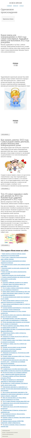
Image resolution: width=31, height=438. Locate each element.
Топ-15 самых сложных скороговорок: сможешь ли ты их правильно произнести (15, 289)
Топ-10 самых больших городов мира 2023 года (16, 401)
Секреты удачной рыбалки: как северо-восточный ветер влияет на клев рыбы (15, 278)
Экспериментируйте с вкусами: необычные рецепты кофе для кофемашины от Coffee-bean (14, 319)
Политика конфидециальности (7, 434)
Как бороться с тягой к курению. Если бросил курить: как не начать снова (14, 384)
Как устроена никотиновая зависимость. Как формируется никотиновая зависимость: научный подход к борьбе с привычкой (15, 394)
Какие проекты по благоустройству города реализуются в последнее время (13, 254)
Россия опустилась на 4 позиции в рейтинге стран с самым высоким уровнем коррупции (14, 373)
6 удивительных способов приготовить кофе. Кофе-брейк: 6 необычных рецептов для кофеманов (15, 369)
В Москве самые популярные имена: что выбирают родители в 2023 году (13, 285)
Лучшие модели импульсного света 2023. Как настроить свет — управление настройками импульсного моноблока (14, 361)
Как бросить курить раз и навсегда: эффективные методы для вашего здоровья (15, 316)
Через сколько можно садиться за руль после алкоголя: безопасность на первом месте (14, 301)
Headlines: (5, 281)
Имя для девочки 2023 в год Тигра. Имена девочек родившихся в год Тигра (13, 398)
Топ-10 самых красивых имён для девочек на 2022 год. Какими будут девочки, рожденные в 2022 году (14, 196)
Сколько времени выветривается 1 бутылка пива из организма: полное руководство (15, 308)
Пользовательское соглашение (12, 432)
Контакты (4, 432)
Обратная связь (5, 436)
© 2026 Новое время (6, 430)
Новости (15, 6)
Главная (9, 6)
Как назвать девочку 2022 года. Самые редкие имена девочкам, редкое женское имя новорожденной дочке (15, 142)
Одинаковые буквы (8, 19)
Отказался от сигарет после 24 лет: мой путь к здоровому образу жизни (14, 337)
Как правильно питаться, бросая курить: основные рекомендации (13, 414)
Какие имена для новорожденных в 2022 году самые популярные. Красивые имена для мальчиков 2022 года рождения (15, 38)
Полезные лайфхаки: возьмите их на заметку (15, 282)
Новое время (15, 3)
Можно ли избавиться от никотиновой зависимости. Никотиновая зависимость (12, 380)
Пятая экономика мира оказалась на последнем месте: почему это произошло (15, 323)
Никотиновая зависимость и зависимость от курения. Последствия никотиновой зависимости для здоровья (14, 388)
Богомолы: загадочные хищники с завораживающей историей (11, 350)
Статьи (21, 6)
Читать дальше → (5, 134)
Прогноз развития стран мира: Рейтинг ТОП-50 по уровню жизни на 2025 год (15, 326)
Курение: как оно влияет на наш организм (14, 347)
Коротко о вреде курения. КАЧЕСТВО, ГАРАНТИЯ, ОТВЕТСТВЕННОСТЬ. (12, 422)
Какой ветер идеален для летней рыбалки (13, 275)
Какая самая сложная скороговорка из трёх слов (16, 291)
